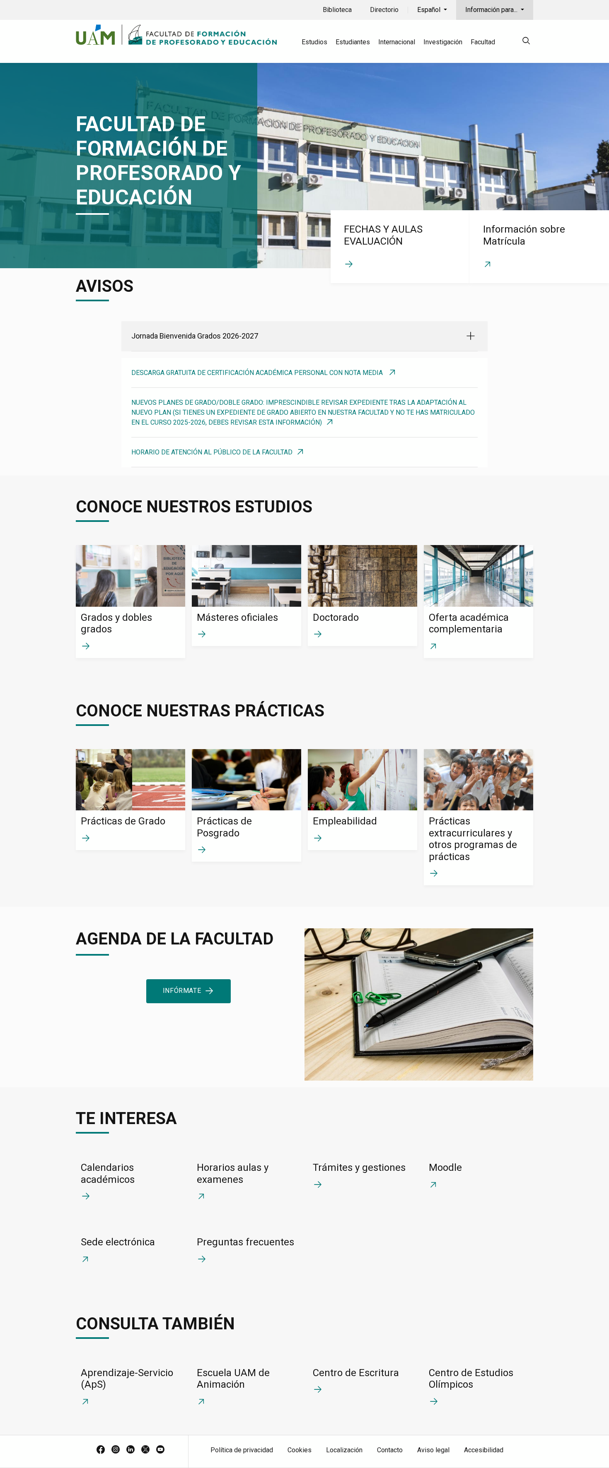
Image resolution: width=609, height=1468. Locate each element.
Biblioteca (337, 10)
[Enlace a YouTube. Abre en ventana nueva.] (160, 1450)
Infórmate (182, 991)
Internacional (396, 42)
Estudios (314, 42)
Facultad (483, 42)
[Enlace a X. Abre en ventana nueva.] (145, 1450)
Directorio (384, 10)
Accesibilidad (483, 1450)
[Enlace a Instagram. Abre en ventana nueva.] (116, 1450)
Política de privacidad (241, 1450)
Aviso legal (433, 1450)
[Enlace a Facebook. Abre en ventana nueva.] (101, 1450)
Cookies (300, 1450)
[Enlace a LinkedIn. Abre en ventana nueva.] (130, 1450)
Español (429, 10)
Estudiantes (353, 42)
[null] (526, 42)
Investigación (442, 42)
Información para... (492, 10)
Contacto (390, 1450)
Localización (344, 1450)
